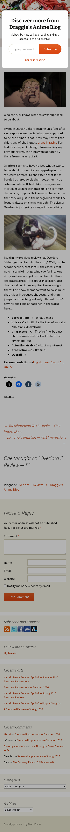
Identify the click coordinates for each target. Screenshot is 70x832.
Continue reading (35, 60)
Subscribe (50, 49)
